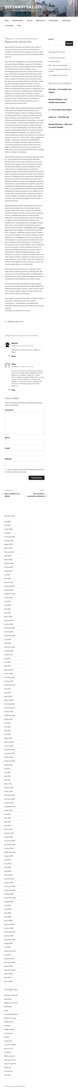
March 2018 (8, 559)
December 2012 (9, 704)
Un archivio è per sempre (57, 58)
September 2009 (10, 852)
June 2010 (7, 818)
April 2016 (7, 613)
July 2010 (7, 814)
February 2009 (9, 879)
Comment (9, 410)
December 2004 (9, 962)
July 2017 (7, 575)
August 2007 (8, 943)
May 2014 (7, 666)
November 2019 (9, 537)
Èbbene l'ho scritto (10, 1018)
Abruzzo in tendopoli (10, 995)
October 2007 (9, 936)
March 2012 (8, 738)
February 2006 (9, 958)
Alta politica (8, 999)
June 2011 (7, 772)
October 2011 (8, 757)
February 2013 (9, 700)
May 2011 (7, 776)
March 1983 (8, 981)
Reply (13, 356)
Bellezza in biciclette (10, 1003)
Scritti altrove (53, 20)
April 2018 (7, 556)
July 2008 (7, 905)
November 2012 (9, 708)
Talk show (7, 1075)
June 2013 (7, 689)
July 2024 (7, 525)
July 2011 (7, 768)
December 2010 (9, 795)
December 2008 (9, 886)
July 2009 (7, 860)
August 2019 (8, 544)
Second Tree (8, 1071)
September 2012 (9, 715)
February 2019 (9, 552)
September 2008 (10, 898)
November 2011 (9, 753)
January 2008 (8, 928)
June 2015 (7, 639)
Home (7, 20)
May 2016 (7, 609)
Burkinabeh (8, 1006)
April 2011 (7, 780)
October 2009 (9, 848)
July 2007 (7, 947)
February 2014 (9, 670)
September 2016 (9, 594)
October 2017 (8, 567)
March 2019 (8, 548)
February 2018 (9, 563)
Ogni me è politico (15, 321)
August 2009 (8, 856)
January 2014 (8, 673)
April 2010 (7, 825)
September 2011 (9, 761)
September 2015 (9, 635)
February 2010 (9, 833)
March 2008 (8, 920)
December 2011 (9, 749)
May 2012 (7, 730)
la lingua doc (8, 1041)
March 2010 (8, 829)
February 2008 (9, 924)
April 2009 (7, 871)
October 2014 (8, 651)
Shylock (14, 343)
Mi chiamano (40, 20)
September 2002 (10, 970)
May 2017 (7, 578)
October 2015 (8, 632)
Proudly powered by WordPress (14, 1086)
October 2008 (9, 894)
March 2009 (8, 875)
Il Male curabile (9, 1029)
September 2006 (10, 951)
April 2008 (7, 917)
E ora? (19, 25)
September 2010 (9, 806)
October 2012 (8, 711)
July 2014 (7, 658)
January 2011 (8, 791)
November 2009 (9, 844)
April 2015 (7, 643)
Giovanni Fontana (29, 39)
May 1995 (7, 977)
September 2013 (9, 685)
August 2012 (8, 719)
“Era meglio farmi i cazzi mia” (58, 75)
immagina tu (8, 1033)
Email (7, 448)
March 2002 (8, 974)
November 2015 (9, 628)
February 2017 (9, 582)
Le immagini (9, 25)
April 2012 (7, 734)
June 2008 (7, 909)
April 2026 (7, 521)
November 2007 (9, 932)
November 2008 (9, 890)
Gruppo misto (8, 1022)
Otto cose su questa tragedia (58, 65)
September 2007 (10, 939)
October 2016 (8, 590)
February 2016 (9, 620)
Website (8, 459)
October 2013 (8, 681)
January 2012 (8, 746)
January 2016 (8, 624)
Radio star (7, 1067)
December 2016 (9, 586)
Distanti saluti (23, 7)
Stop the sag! (64, 117)
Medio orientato (9, 1056)
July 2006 (7, 955)
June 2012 (7, 727)
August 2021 (8, 529)
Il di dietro (7, 1025)
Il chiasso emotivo (54, 61)
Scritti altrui (66, 20)
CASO (6, 1010)
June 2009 (7, 863)
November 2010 (9, 799)
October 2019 (8, 540)
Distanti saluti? (18, 20)
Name (8, 438)
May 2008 (7, 913)
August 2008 (8, 901)
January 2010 (8, 837)
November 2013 (9, 677)
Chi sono (29, 20)
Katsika (6, 1037)
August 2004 (8, 966)
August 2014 (8, 654)
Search (51, 39)
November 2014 (9, 647)
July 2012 (7, 723)
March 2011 (8, 784)
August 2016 (8, 597)
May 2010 (7, 822)
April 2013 (7, 692)
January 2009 (8, 882)
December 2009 (9, 841)
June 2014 (7, 662)
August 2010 (8, 810)
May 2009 (7, 867)
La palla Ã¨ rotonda (10, 1044)
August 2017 (8, 571)
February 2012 (9, 742)
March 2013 (8, 696)
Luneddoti (7, 1052)
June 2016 (7, 605)
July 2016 (7, 601)
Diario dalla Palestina (11, 1014)
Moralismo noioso (10, 1060)
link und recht (8, 1048)
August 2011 (8, 765)
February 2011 (9, 787)
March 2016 (8, 616)
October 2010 (9, 803)
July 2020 (7, 533)
